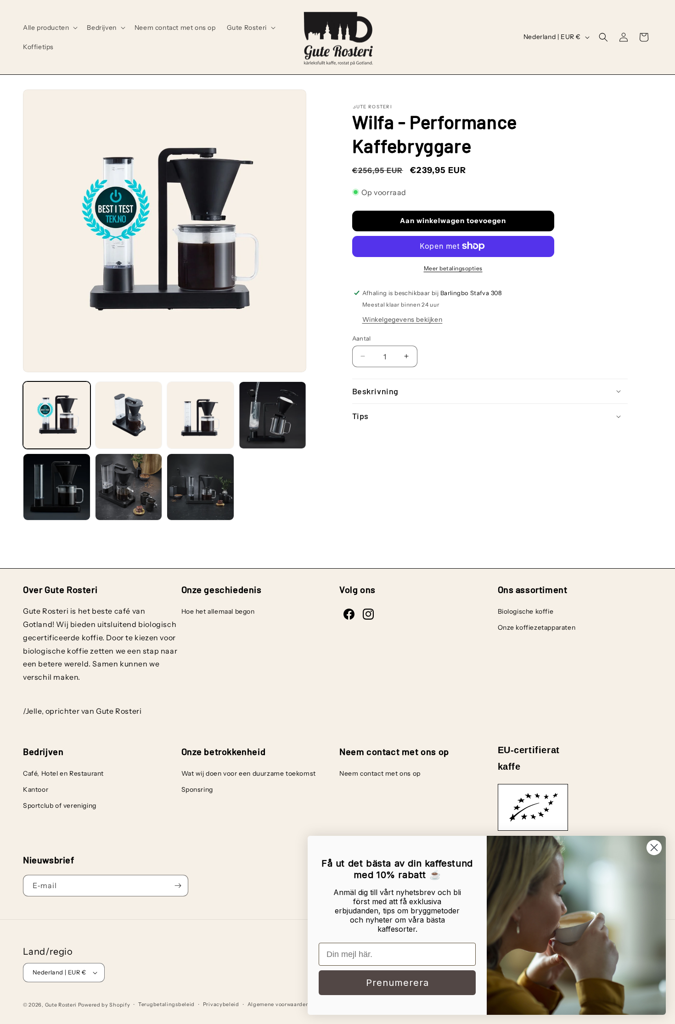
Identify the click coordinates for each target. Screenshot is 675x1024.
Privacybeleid (221, 1004)
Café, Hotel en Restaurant (63, 773)
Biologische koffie (526, 611)
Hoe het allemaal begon (218, 611)
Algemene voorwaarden (278, 1004)
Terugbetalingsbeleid (166, 1004)
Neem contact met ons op (380, 773)
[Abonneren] (178, 885)
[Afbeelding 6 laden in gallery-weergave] (129, 487)
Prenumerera (397, 982)
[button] (49, 27)
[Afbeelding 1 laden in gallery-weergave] (56, 415)
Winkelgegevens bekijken (402, 319)
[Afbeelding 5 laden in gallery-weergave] (56, 487)
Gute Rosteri (61, 1005)
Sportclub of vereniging (59, 805)
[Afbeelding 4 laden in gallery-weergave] (272, 415)
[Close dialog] (654, 847)
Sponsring (197, 789)
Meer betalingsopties (453, 267)
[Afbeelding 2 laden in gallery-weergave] (129, 415)
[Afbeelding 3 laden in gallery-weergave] (200, 415)
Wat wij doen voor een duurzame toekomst (248, 773)
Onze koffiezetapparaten (537, 627)
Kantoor (35, 789)
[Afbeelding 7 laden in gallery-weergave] (200, 487)
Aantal (361, 337)
